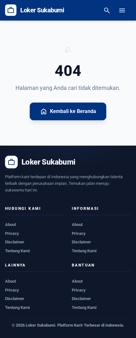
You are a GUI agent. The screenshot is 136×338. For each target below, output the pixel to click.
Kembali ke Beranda (68, 111)
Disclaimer (14, 242)
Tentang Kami (17, 250)
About (10, 224)
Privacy (12, 233)
